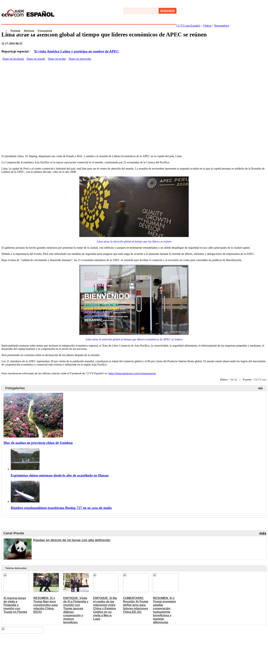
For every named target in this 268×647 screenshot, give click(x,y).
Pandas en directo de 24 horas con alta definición (71, 540)
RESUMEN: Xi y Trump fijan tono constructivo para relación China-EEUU (45, 605)
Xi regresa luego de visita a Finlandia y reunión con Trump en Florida (15, 605)
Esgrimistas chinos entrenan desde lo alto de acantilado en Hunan (60, 475)
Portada (15, 30)
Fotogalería (45, 30)
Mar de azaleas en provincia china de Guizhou (38, 443)
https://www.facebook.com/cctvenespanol (132, 373)
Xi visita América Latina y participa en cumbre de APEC (76, 51)
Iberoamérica (221, 25)
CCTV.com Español (188, 25)
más (260, 388)
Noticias (29, 30)
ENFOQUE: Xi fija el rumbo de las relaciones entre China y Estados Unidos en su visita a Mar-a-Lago (105, 608)
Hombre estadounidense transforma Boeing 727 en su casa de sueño (61, 508)
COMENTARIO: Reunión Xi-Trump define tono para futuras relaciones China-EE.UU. (135, 605)
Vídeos (207, 25)
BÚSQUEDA (167, 10)
